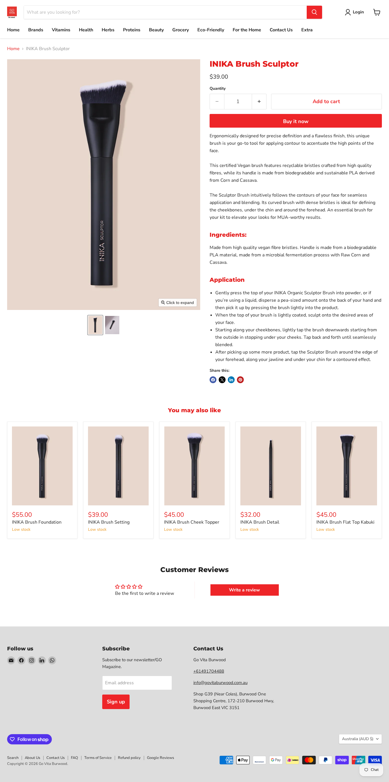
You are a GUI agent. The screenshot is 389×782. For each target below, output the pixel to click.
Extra (307, 30)
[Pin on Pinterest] (240, 379)
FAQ (74, 757)
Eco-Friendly (210, 30)
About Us (32, 757)
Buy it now (295, 121)
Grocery (180, 30)
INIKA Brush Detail (259, 522)
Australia (357, 739)
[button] (95, 325)
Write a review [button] (244, 590)
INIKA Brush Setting (109, 522)
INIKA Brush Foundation (37, 522)
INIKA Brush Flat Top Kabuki (345, 522)
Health (86, 30)
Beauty (156, 30)
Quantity (218, 88)
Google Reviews (160, 757)
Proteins (131, 30)
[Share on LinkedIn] (231, 379)
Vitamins (61, 30)
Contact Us (281, 30)
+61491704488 (208, 671)
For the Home (247, 30)
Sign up (116, 701)
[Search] (314, 12)
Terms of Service (98, 757)
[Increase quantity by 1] (259, 101)
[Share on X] (222, 379)
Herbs (108, 30)
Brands (35, 30)
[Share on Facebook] (213, 379)
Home (13, 30)
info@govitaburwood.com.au (220, 682)
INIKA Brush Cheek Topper (191, 522)
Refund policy (129, 757)
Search (13, 757)
